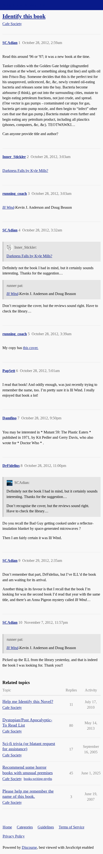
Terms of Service (71, 827)
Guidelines (46, 827)
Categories (25, 827)
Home (7, 827)
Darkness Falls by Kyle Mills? (25, 171)
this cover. (30, 348)
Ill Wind (8, 207)
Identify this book (24, 16)
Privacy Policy (14, 836)
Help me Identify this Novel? (27, 701)
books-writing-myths (38, 779)
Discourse (29, 847)
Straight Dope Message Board (25, 5)
